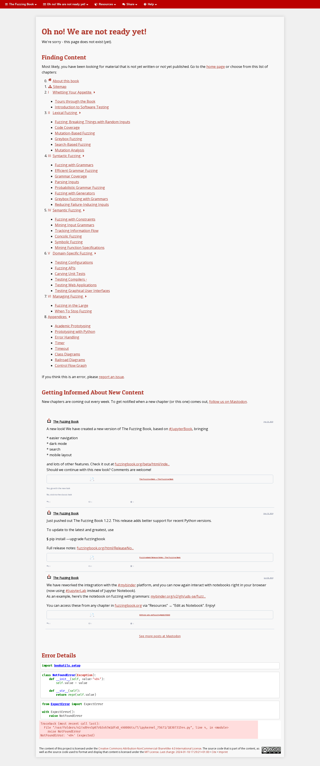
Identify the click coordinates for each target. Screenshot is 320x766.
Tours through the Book (75, 101)
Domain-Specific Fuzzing (73, 253)
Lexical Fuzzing (65, 112)
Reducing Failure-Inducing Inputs (82, 204)
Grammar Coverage (71, 176)
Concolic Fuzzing (68, 236)
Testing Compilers (71, 279)
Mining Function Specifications (79, 247)
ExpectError (60, 704)
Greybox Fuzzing (68, 138)
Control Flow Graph (71, 365)
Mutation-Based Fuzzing (75, 133)
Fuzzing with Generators (75, 193)
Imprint (223, 752)
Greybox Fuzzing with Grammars (81, 198)
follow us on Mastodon (228, 401)
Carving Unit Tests (70, 273)
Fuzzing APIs (65, 268)
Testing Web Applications (76, 285)
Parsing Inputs (67, 181)
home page (215, 66)
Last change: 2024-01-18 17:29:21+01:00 (184, 752)
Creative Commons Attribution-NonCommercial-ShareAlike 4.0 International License (149, 748)
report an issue (111, 376)
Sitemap (59, 86)
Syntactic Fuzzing (67, 155)
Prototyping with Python (75, 331)
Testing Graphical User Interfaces (82, 290)
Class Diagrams (67, 354)
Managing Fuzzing (68, 296)
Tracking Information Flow (76, 230)
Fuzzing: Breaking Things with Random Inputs (92, 121)
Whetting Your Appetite (72, 92)
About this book (66, 81)
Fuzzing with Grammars (74, 165)
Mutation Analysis (69, 150)
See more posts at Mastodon (160, 636)
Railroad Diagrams (70, 359)
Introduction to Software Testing (82, 107)
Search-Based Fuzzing (73, 144)
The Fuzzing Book (66, 421)
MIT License (152, 752)
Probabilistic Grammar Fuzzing (80, 187)
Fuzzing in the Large (71, 305)
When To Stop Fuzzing (73, 311)
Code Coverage (67, 127)
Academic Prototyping (73, 325)
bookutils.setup (67, 665)
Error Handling (67, 337)
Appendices (57, 316)
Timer (60, 342)
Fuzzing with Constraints (75, 219)
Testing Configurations (74, 262)
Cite (214, 752)
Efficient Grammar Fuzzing (76, 170)
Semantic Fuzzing (67, 210)
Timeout (62, 348)
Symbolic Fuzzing (69, 242)
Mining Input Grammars (74, 225)
